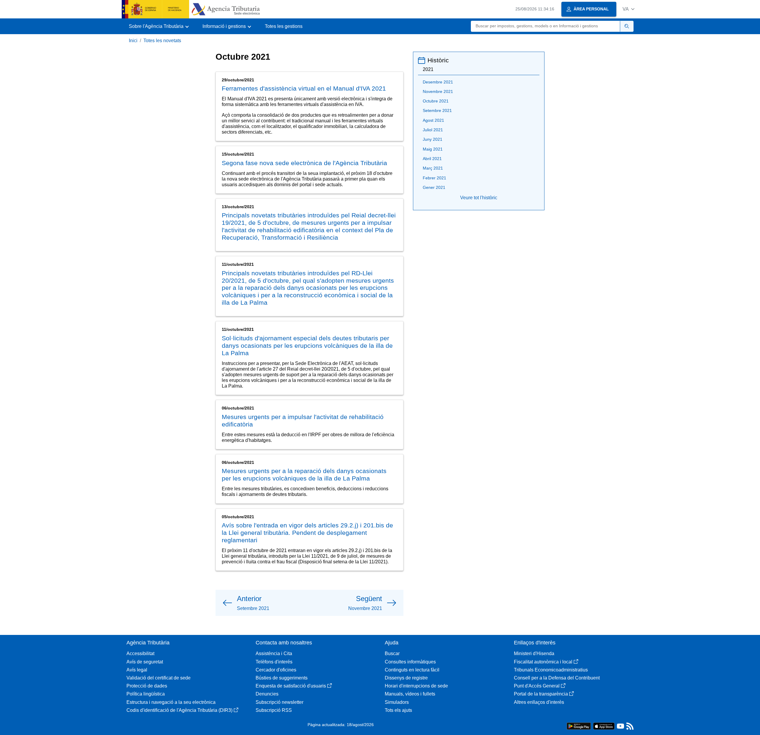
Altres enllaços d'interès (539, 702)
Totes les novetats (162, 40)
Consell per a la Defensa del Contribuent (557, 677)
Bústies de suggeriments (282, 677)
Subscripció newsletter (279, 702)
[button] (628, 9)
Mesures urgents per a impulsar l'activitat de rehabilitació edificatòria (303, 420)
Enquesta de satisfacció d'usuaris (291, 685)
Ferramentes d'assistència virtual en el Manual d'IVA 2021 (304, 88)
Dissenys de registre (406, 677)
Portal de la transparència (541, 693)
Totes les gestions (284, 26)
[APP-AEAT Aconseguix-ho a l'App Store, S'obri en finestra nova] (604, 725)
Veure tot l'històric (478, 197)
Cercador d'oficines (276, 669)
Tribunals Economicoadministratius (551, 669)
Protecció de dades (146, 685)
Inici (133, 40)
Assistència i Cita (274, 653)
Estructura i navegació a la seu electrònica (171, 702)
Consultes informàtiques (410, 661)
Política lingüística (145, 693)
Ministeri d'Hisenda (534, 653)
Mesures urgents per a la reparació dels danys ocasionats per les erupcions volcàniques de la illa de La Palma (304, 474)
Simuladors (397, 702)
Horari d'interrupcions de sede (416, 685)
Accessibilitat (140, 653)
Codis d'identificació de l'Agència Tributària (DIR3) (179, 710)
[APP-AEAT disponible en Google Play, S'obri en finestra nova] (579, 725)
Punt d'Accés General (537, 685)
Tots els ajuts (398, 710)
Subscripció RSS (274, 710)
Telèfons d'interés (274, 661)
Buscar (392, 653)
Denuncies (267, 693)
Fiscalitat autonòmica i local (543, 661)
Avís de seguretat (144, 661)
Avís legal (136, 669)
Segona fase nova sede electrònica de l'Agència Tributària (304, 162)
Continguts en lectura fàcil (412, 669)
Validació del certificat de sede (158, 677)
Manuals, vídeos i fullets (410, 693)
